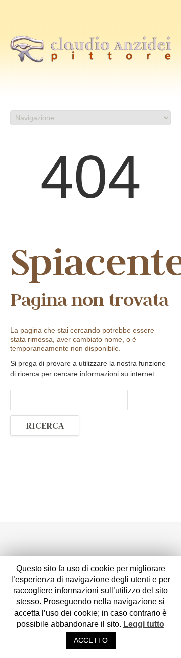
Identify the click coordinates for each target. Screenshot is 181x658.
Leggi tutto (143, 624)
